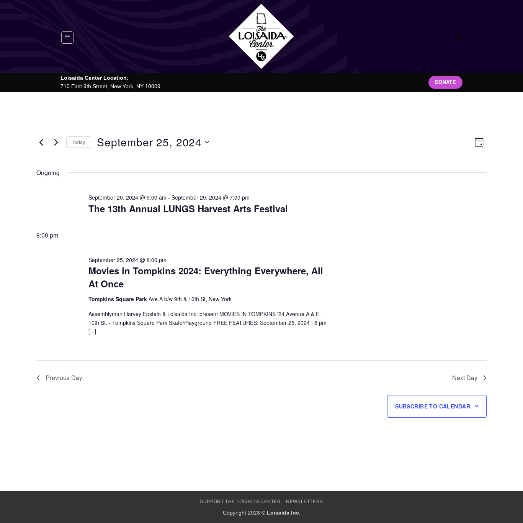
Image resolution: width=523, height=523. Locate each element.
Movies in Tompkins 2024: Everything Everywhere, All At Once (205, 277)
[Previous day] (41, 142)
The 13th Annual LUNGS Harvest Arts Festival (188, 208)
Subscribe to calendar (432, 406)
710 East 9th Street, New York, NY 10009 (110, 86)
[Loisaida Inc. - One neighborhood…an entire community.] (261, 36)
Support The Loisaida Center (240, 501)
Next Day (464, 377)
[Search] (459, 37)
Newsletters (304, 501)
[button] (67, 37)
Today (78, 142)
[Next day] (55, 142)
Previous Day (64, 377)
